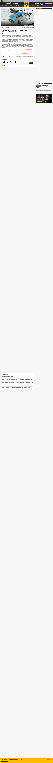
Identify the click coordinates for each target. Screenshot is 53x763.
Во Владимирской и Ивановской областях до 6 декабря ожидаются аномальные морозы (17, 382)
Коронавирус (27, 65)
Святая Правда (39, 8)
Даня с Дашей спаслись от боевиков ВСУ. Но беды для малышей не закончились (16, 387)
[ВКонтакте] (20, 10)
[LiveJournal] (28, 10)
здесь (29, 761)
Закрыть (48, 759)
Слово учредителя (39, 83)
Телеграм (12, 56)
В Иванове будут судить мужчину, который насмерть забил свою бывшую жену (16, 384)
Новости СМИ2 (3, 389)
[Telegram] (32, 10)
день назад (12, 37)
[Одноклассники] (24, 10)
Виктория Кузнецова (5, 27)
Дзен (6, 56)
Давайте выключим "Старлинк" (7, 376)
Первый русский (11, 3)
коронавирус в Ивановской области (18, 65)
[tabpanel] (44, 98)
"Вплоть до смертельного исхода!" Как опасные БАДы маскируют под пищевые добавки (17, 379)
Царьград (39, 3)
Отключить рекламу (48, 3)
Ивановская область (8, 65)
